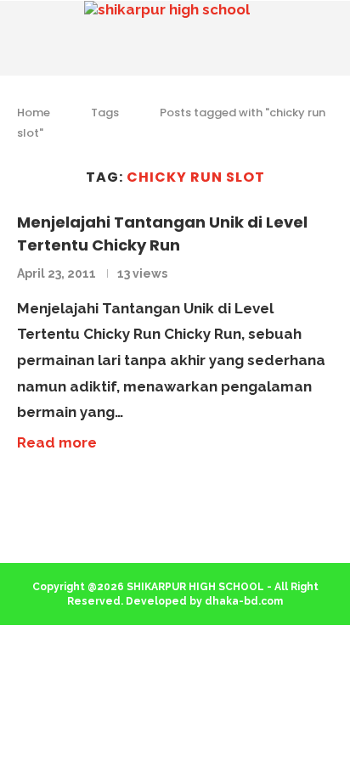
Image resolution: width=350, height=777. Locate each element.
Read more (57, 442)
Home (33, 112)
